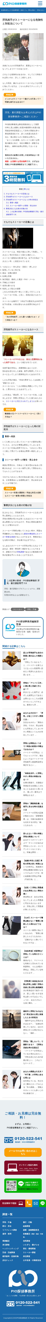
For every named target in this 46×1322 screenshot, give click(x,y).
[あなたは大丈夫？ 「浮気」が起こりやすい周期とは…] (11, 728)
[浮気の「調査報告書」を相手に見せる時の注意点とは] (11, 819)
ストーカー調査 (29, 1252)
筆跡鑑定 (6, 1241)
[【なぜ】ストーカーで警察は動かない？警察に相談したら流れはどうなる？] (11, 933)
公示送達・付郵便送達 (32, 1260)
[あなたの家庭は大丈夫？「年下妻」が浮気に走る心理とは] (11, 1087)
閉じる (26, 189)
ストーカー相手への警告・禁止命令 (21, 206)
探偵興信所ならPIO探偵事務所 (10, 10)
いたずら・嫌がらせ (31, 1245)
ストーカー (17, 609)
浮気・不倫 (31, 609)
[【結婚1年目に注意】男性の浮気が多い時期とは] (11, 876)
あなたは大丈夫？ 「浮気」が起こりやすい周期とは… (33, 716)
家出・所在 (7, 1226)
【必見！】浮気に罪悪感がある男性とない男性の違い (33, 891)
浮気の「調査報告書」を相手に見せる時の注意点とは (33, 806)
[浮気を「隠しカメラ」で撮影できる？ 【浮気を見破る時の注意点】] (11, 1057)
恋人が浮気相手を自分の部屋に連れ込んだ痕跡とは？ (33, 656)
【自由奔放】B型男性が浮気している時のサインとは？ (33, 954)
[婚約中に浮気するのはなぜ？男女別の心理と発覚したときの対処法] (11, 1027)
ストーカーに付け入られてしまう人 (20, 401)
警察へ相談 (12, 203)
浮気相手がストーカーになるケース (18, 197)
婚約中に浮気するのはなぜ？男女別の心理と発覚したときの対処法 (33, 1014)
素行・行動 (27, 1222)
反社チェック (7, 1260)
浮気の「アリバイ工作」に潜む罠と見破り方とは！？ (33, 686)
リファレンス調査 (9, 1230)
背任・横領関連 (29, 1249)
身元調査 (6, 1245)
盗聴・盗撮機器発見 (31, 1230)
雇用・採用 (7, 1234)
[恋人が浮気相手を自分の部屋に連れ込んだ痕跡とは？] (11, 668)
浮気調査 (20, 552)
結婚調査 (26, 1226)
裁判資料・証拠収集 (10, 1256)
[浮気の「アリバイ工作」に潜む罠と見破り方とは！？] (11, 698)
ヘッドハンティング (10, 1249)
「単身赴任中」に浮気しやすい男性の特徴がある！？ (33, 776)
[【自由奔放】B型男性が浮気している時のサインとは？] (11, 959)
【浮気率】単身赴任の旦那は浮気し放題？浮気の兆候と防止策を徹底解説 (33, 984)
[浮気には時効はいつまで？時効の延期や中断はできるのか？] (11, 759)
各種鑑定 (33, 1235)
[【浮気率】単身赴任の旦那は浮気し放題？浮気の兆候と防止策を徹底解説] (11, 997)
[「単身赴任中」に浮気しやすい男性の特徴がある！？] (11, 789)
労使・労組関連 (8, 1252)
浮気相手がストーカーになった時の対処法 (21, 200)
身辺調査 (26, 1256)
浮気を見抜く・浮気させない (36, 10)
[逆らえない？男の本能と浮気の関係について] (11, 849)
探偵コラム (24, 10)
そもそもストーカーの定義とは (16, 194)
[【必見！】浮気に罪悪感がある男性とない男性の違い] (11, 903)
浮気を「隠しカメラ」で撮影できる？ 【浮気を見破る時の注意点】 (33, 1044)
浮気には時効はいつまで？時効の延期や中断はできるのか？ (33, 746)
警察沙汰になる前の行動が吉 (16, 209)
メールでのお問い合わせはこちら (23, 1152)
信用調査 (26, 1241)
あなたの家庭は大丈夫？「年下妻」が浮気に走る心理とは (33, 1074)
